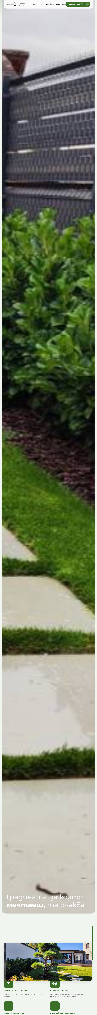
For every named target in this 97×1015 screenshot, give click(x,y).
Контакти (60, 4)
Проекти (32, 4)
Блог (41, 4)
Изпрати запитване (76, 4)
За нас (15, 4)
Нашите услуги (22, 4)
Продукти (49, 4)
